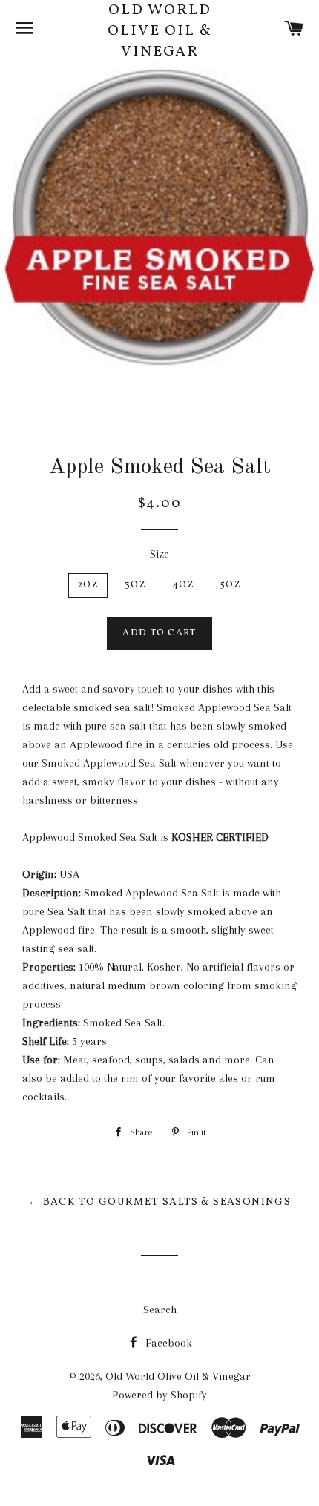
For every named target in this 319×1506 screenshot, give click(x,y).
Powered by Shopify (159, 1394)
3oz (135, 585)
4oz (183, 585)
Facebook (167, 1343)
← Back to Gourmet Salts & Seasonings (159, 1202)
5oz (230, 585)
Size (159, 554)
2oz (88, 585)
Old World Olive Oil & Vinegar (160, 31)
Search (160, 1309)
